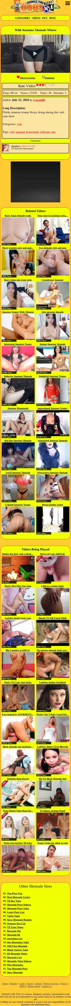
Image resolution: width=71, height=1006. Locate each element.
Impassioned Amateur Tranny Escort (52, 408)
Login (22, 983)
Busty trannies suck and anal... (17, 248)
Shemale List (14, 957)
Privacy (64, 983)
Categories (22, 18)
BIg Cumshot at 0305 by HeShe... (18, 650)
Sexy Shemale (15, 972)
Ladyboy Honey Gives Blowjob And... (52, 747)
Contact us (47, 986)
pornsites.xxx (14, 938)
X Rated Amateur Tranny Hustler (18, 505)
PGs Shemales (15, 965)
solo (19, 124)
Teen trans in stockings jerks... (52, 215)
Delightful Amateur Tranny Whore (52, 376)
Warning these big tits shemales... (18, 779)
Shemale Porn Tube (18, 908)
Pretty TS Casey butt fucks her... (17, 682)
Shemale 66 (13, 935)
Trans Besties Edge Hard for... (18, 811)
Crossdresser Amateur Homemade (52, 280)
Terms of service (51, 983)
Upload (38, 983)
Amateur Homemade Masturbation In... (17, 408)
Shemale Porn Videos (19, 904)
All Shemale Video (17, 953)
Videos (36, 18)
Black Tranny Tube (17, 950)
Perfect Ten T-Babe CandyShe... (52, 714)
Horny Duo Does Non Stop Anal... (18, 586)
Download (49, 78)
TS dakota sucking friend (52, 811)
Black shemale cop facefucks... (18, 747)
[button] (35, 53)
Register (13, 983)
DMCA (22, 986)
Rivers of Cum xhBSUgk (52, 554)
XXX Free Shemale (17, 946)
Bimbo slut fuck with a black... (17, 554)
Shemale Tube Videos (19, 961)
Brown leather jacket (52, 505)
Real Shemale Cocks (18, 897)
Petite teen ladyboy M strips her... (18, 843)
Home (5, 983)
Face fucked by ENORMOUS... (18, 714)
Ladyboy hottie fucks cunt (18, 618)
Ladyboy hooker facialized (52, 682)
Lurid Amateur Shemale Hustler (18, 473)
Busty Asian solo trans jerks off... (18, 280)
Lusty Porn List (15, 912)
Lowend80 (39, 100)
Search (30, 983)
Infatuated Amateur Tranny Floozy (18, 344)
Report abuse (34, 986)
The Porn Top (14, 893)
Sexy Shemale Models (19, 919)
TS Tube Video (15, 927)
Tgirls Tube (13, 916)
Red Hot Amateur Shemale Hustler (17, 440)
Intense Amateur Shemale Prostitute (52, 344)
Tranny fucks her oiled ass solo (52, 843)
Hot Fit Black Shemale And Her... (52, 779)
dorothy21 (15, 146)
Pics (44, 18)
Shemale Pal (14, 931)
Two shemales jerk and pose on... (52, 248)
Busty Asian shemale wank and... (18, 215)
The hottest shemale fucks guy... (53, 650)
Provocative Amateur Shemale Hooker (52, 473)
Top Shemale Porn (17, 968)
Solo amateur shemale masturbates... (53, 312)
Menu (52, 18)
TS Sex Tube (14, 901)
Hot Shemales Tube (18, 942)
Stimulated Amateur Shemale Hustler (52, 440)
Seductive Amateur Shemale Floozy (18, 376)
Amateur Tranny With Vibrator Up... (18, 312)
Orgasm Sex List (16, 923)
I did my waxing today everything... (52, 586)
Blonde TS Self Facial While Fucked (52, 618)
